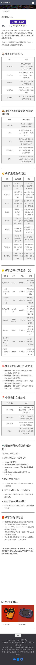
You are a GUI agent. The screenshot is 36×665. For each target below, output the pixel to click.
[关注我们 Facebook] (21, 659)
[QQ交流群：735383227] (18, 659)
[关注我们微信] (14, 659)
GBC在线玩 (5, 625)
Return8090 (6, 2)
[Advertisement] (18, 581)
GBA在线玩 (22, 625)
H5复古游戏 (5, 11)
